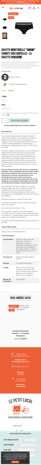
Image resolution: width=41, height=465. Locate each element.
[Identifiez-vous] (34, 8)
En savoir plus (5, 71)
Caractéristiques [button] (8, 227)
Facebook (23, 426)
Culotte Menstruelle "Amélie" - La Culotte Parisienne (20, 333)
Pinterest (25, 426)
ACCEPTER (15, 462)
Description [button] (6, 131)
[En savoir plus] (8, 115)
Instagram (27, 426)
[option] (4, 20)
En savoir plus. (21, 459)
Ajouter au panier (19, 121)
